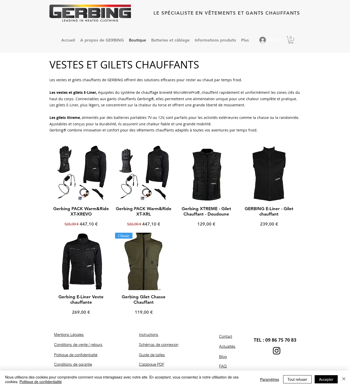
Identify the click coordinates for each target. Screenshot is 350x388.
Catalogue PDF (151, 364)
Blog (223, 356)
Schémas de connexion (158, 344)
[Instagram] (277, 351)
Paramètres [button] (269, 379)
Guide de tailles (152, 354)
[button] (290, 40)
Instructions (148, 334)
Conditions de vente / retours (78, 344)
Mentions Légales (69, 334)
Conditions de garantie (73, 364)
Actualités (227, 346)
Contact (225, 336)
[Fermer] (344, 379)
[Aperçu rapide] (81, 173)
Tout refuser (297, 379)
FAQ (223, 366)
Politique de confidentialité (75, 354)
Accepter (326, 379)
